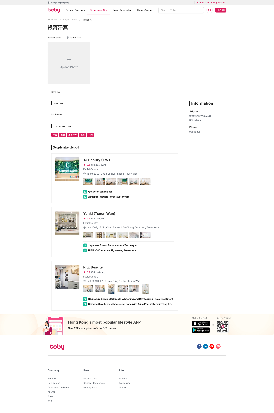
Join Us (51, 392)
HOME (54, 20)
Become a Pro (90, 378)
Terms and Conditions (58, 387)
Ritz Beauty (93, 267)
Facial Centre (70, 19)
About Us (52, 378)
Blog (50, 400)
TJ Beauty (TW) (96, 160)
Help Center (54, 383)
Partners (123, 378)
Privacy (51, 396)
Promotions (124, 383)
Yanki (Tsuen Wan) (99, 213)
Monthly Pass (90, 387)
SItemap (123, 387)
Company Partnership (94, 383)
